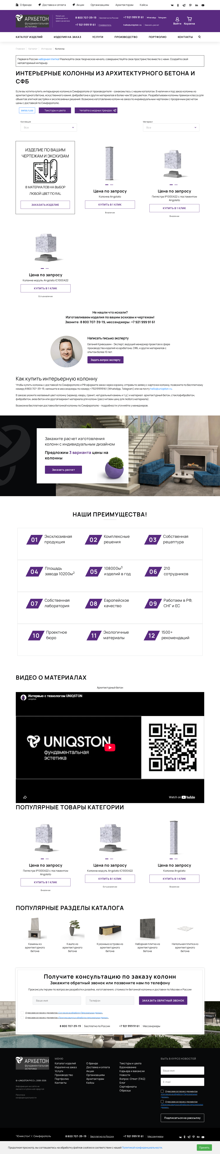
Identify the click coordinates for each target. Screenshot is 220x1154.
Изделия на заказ (67, 37)
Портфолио (158, 37)
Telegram (162, 17)
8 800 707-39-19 (86, 17)
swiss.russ (27, 110)
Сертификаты (128, 1086)
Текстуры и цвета (55, 110)
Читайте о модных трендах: (96, 110)
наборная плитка (48, 59)
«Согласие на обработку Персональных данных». (80, 1012)
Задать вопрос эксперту (105, 360)
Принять (204, 1147)
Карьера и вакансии (132, 1071)
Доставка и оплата (54, 5)
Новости (125, 1075)
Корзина (189, 23)
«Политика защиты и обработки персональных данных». (83, 1017)
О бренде (26, 5)
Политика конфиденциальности (26, 1096)
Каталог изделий (29, 37)
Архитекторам (124, 5)
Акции (80, 5)
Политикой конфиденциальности (142, 1147)
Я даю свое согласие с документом (64, 1012)
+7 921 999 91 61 (85, 24)
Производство (126, 37)
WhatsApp (152, 17)
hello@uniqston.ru (132, 25)
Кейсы (144, 5)
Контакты (185, 37)
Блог (122, 1082)
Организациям (100, 5)
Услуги (97, 37)
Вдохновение (128, 1067)
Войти (177, 23)
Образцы (125, 1090)
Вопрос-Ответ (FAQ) (132, 1079)
